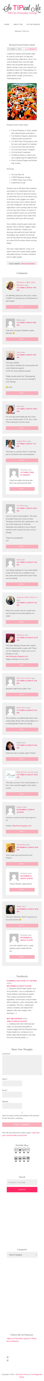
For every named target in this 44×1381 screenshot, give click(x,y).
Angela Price (22, 441)
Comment (6, 1054)
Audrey (20, 807)
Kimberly (20, 635)
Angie (19, 906)
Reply (22, 307)
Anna (19, 352)
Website (5, 1101)
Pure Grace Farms (24, 678)
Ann (18, 406)
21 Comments (31, 49)
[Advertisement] (24, 1220)
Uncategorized (28, 264)
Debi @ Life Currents (25, 772)
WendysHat (21, 845)
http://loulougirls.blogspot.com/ (17, 656)
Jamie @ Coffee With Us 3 (27, 597)
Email (5, 1090)
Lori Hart (20, 505)
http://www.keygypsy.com (22, 826)
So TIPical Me (22, 9)
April (19, 560)
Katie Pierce (22, 707)
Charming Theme (22, 1374)
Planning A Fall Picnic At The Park (22, 981)
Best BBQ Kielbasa (14, 1018)
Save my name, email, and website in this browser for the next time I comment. (20, 1117)
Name (5, 1079)
